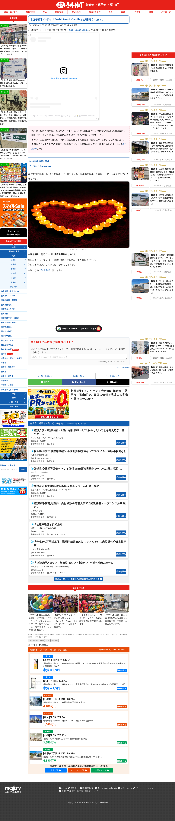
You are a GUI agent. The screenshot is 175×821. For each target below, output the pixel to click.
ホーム (64, 788)
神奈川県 (73, 25)
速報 (151, 12)
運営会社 (74, 788)
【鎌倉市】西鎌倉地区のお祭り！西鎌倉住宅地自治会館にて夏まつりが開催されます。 (13, 83)
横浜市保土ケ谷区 (8, 309)
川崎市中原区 (6, 336)
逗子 (47, 640)
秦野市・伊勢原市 (8, 367)
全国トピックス (11, 12)
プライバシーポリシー (145, 788)
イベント (137, 12)
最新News (30, 12)
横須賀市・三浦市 (8, 340)
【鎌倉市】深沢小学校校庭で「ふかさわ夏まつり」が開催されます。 (161, 68)
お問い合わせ (126, 788)
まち (111, 12)
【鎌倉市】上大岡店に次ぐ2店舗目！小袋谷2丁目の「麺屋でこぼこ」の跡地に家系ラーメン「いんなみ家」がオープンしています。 (162, 174)
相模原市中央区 (7, 345)
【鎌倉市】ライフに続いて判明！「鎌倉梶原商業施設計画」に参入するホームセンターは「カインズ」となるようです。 (161, 287)
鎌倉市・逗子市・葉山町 (102, 4)
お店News (76, 12)
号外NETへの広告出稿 (107, 788)
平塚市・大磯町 (7, 385)
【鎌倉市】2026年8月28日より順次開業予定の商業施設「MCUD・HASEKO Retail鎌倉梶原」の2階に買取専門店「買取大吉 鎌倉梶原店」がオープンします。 (13, 190)
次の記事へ (111, 376)
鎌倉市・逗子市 (7, 376)
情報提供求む (88, 788)
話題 (123, 12)
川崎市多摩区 (6, 327)
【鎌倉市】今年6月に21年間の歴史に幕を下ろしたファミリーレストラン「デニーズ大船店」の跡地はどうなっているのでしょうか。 (162, 261)
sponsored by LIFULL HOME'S (112, 650)
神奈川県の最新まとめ (10, 291)
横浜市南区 (5, 314)
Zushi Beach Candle (79, 30)
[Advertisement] (153, 34)
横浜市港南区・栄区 (9, 323)
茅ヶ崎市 (4, 381)
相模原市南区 (9, 349)
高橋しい (45, 645)
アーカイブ (166, 12)
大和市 (7, 354)
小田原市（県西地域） (10, 390)
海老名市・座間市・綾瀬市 (11, 358)
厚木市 (3, 363)
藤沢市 (3, 372)
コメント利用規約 (122, 367)
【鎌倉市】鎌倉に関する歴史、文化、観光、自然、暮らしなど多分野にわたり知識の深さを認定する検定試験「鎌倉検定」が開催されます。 (13, 118)
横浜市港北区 (6, 305)
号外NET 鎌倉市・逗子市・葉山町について (79, 791)
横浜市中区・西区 (8, 296)
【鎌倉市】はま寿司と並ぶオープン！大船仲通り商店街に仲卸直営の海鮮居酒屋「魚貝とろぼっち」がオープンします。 (161, 148)
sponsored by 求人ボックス (77, 424)
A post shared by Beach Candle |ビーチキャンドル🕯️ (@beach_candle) (64, 116)
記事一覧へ (78, 376)
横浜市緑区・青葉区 (9, 300)
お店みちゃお (94, 12)
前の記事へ (46, 376)
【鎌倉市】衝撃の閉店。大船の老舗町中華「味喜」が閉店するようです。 (161, 370)
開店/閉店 (59, 12)
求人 (45, 12)
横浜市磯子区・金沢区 (10, 318)
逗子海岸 (45, 270)
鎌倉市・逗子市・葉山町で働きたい (47, 423)
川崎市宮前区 (6, 331)
